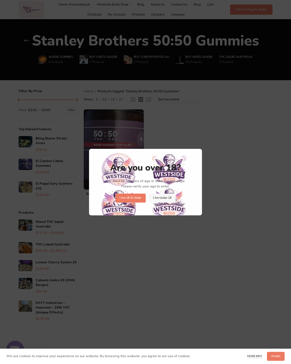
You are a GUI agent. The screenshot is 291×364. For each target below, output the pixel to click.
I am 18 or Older (130, 198)
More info (255, 356)
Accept (275, 356)
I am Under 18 (162, 198)
